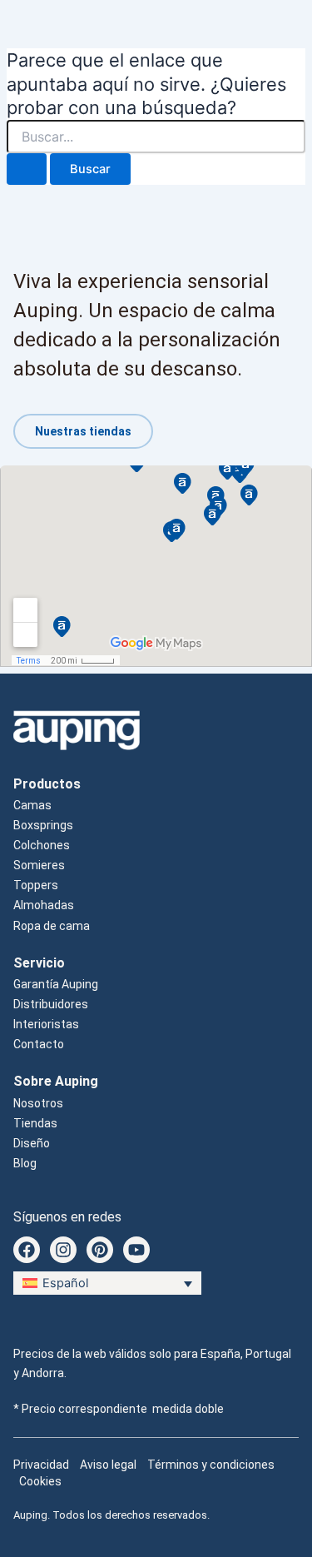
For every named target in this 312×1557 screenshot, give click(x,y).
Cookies (40, 1481)
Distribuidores (50, 1004)
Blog (25, 1163)
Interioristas (46, 1024)
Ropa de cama (51, 926)
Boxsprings (43, 825)
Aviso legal (108, 1464)
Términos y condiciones (211, 1464)
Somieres (39, 865)
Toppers (35, 885)
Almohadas (43, 905)
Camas (32, 805)
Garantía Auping (55, 984)
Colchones (41, 845)
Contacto (38, 1044)
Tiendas (35, 1123)
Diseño (31, 1143)
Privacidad (41, 1464)
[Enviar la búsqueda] (27, 169)
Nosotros (38, 1103)
